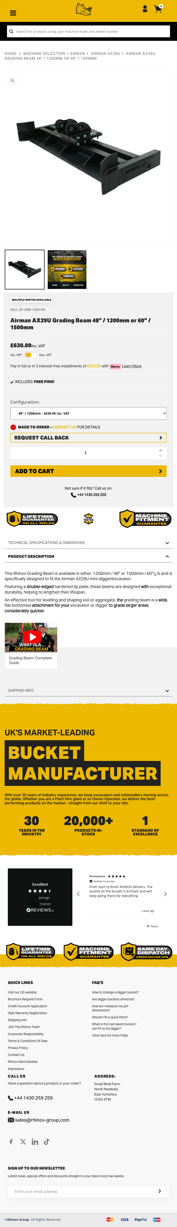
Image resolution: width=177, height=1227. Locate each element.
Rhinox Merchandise (23, 1062)
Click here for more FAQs (110, 1035)
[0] (158, 12)
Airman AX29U (105, 53)
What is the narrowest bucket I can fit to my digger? (114, 1026)
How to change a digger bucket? (115, 992)
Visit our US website (22, 992)
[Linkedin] (35, 1141)
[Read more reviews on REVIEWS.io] (40, 910)
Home (11, 53)
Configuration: (25, 402)
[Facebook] (11, 1141)
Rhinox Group (18, 1219)
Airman (77, 53)
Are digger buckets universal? (113, 999)
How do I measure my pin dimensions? (110, 1008)
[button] (78, 894)
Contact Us (16, 1055)
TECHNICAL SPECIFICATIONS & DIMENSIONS (46, 542)
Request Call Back (41, 437)
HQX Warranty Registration (27, 1013)
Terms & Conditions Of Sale (27, 1041)
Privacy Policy (18, 1048)
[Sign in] (145, 9)
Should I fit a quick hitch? (110, 1017)
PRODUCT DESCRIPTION (31, 556)
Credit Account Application (27, 1006)
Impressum (16, 1069)
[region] (121, 894)
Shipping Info (17, 1020)
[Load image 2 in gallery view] (67, 269)
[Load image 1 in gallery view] (24, 269)
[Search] (11, 31)
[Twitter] (23, 1141)
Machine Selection (44, 53)
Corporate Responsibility (26, 1034)
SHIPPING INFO (21, 690)
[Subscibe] (154, 1191)
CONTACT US (64, 427)
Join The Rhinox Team (24, 1027)
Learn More (132, 366)
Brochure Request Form (25, 999)
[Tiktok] (47, 1141)
